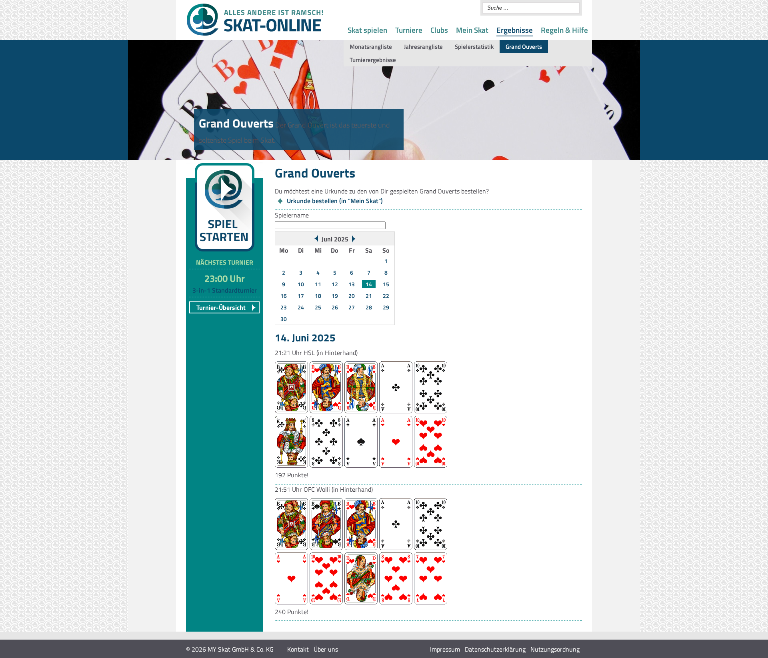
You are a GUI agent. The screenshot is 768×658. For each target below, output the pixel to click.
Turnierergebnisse (373, 59)
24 (301, 307)
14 (369, 284)
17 (301, 295)
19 (335, 295)
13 (351, 284)
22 (386, 295)
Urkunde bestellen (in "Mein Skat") (335, 200)
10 (301, 284)
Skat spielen (367, 30)
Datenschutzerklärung (495, 649)
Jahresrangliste (423, 46)
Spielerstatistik (474, 46)
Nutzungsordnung (555, 649)
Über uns (326, 649)
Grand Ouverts (524, 46)
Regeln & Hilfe (564, 30)
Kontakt (298, 649)
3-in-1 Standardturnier (224, 290)
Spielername (292, 215)
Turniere (408, 30)
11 (318, 284)
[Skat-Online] (255, 34)
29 (386, 307)
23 (283, 307)
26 (335, 307)
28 (369, 307)
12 (335, 284)
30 (283, 319)
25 (318, 307)
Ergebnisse (514, 30)
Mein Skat (472, 30)
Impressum (445, 649)
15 (386, 284)
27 (351, 307)
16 (283, 295)
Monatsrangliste (371, 46)
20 (351, 295)
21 (369, 295)
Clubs (439, 30)
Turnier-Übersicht (221, 307)
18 (318, 295)
